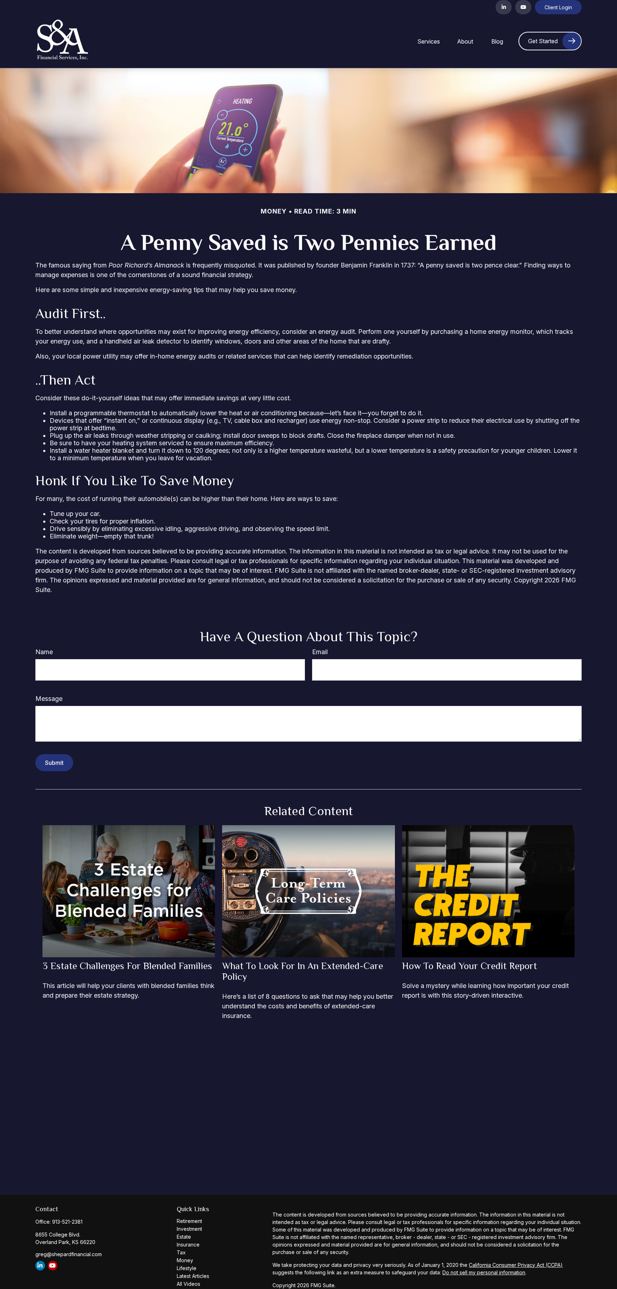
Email (320, 652)
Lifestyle (186, 1268)
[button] (428, 41)
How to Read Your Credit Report (469, 966)
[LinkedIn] (504, 7)
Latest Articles (193, 1276)
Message (48, 698)
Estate (184, 1237)
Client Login (558, 7)
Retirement (189, 1221)
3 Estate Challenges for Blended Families (127, 966)
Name (44, 652)
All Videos (188, 1284)
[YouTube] (523, 7)
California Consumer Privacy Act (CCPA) (516, 1265)
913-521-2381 (67, 1222)
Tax (181, 1252)
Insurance (188, 1245)
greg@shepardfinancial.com (68, 1254)
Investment (189, 1229)
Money (185, 1260)
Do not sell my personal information (483, 1272)
